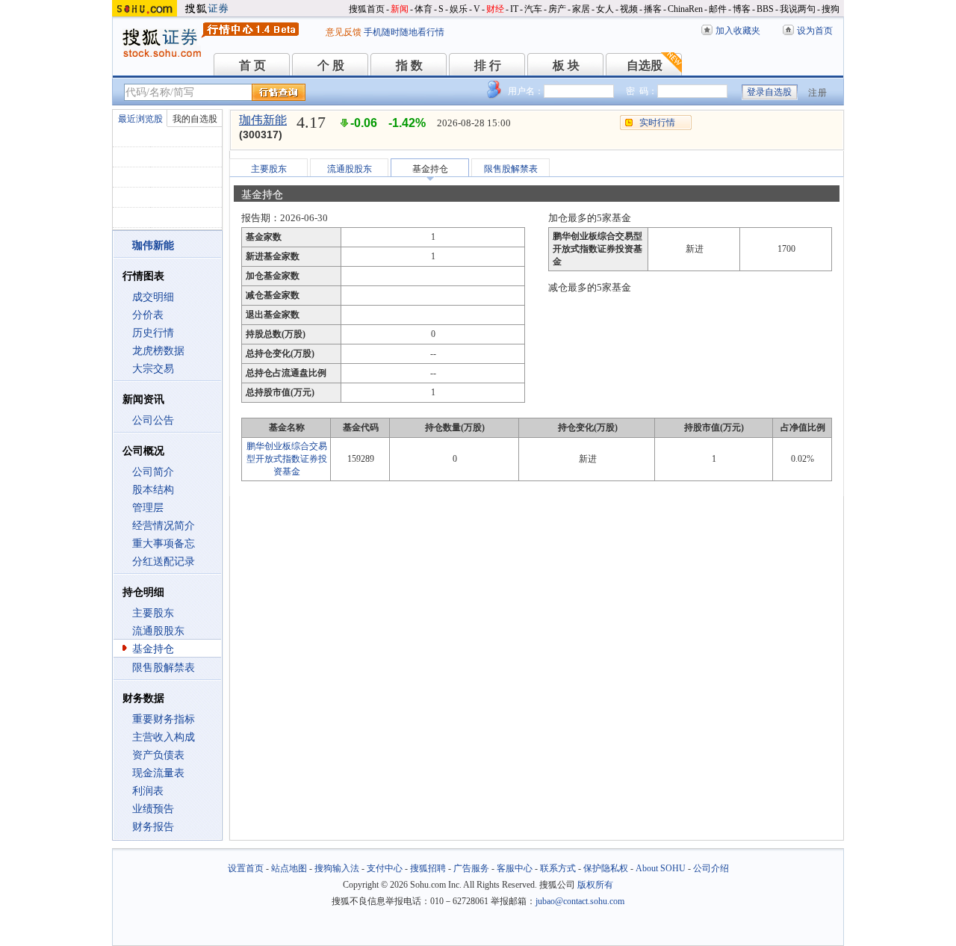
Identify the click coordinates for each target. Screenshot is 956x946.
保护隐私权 (605, 868)
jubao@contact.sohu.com (580, 901)
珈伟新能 (263, 120)
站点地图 (289, 868)
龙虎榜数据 (158, 350)
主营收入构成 (163, 737)
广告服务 (471, 868)
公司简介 (153, 471)
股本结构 (153, 489)
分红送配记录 (163, 561)
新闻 (400, 9)
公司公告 (153, 420)
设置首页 (246, 868)
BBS (765, 9)
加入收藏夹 (738, 30)
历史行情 (153, 332)
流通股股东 (158, 631)
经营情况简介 (163, 525)
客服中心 (515, 868)
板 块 (566, 65)
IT (514, 9)
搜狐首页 (367, 9)
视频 (629, 9)
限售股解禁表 (163, 667)
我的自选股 (195, 119)
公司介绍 (711, 868)
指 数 (409, 65)
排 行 (487, 65)
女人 (605, 9)
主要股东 (153, 613)
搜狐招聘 (428, 868)
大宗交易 (153, 368)
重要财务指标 (163, 719)
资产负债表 (158, 755)
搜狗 (830, 9)
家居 (581, 9)
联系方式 (558, 868)
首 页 (252, 65)
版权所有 (595, 884)
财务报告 (153, 826)
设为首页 (815, 30)
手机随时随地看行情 (404, 32)
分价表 (148, 315)
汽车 (533, 9)
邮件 (718, 9)
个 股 (330, 65)
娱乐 (459, 9)
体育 (423, 9)
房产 (557, 9)
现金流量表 (158, 773)
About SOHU (661, 868)
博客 (742, 9)
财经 (495, 9)
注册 (818, 92)
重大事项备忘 (163, 543)
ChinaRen (685, 9)
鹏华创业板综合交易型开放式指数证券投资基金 (286, 459)
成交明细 (153, 297)
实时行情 (657, 122)
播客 (653, 9)
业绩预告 (153, 808)
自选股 (644, 65)
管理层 (148, 507)
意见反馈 (343, 32)
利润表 (148, 791)
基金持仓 (153, 649)
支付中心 (385, 868)
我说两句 (798, 9)
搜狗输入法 (336, 868)
